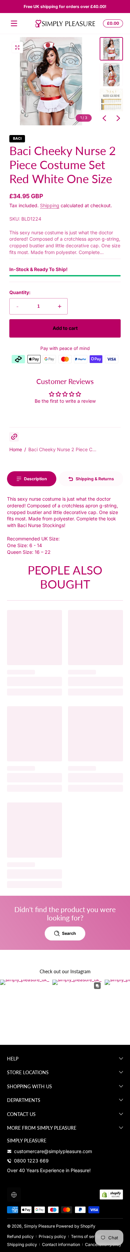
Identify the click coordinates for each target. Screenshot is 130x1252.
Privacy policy (52, 1236)
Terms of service (87, 1236)
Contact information (61, 1244)
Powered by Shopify (75, 1226)
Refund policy (20, 1236)
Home (15, 449)
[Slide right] (118, 118)
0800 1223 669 (31, 1160)
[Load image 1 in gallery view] (111, 48)
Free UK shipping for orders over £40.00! (65, 6)
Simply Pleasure (39, 1226)
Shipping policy (22, 1244)
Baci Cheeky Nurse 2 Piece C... (62, 449)
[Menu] (14, 23)
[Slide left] (104, 118)
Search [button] (69, 933)
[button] (112, 23)
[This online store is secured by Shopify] (111, 1195)
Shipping (49, 205)
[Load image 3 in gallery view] (111, 100)
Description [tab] (35, 478)
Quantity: (20, 292)
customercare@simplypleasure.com (53, 1151)
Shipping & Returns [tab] (95, 478)
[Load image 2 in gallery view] (111, 74)
